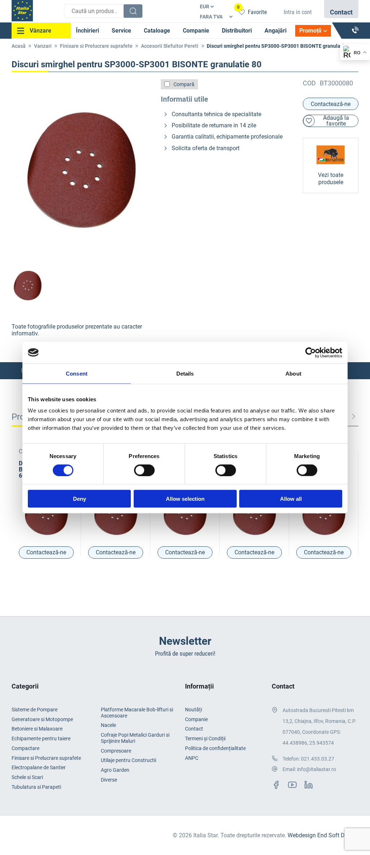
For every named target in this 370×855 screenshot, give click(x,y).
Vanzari (43, 46)
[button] (353, 416)
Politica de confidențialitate (215, 748)
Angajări (275, 30)
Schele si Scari (27, 777)
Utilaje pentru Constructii (128, 760)
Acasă (19, 46)
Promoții (310, 30)
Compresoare (116, 751)
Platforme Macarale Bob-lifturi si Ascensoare (137, 713)
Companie (196, 30)
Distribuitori (237, 30)
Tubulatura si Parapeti (36, 787)
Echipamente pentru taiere (41, 738)
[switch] (144, 470)
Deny (79, 499)
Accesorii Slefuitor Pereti (169, 46)
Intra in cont (298, 12)
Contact (194, 729)
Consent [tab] (76, 373)
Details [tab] (185, 373)
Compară (183, 84)
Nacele (108, 725)
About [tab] (293, 373)
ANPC (191, 758)
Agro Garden (115, 770)
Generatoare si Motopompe (42, 719)
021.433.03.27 (317, 759)
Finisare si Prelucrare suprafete (96, 46)
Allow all (291, 499)
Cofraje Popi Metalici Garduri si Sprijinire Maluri (135, 738)
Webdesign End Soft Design (323, 835)
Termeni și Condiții (205, 738)
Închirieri (87, 30)
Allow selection (185, 499)
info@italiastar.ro (316, 769)
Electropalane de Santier (39, 767)
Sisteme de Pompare (34, 709)
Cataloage (157, 30)
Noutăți (193, 709)
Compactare (25, 748)
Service (121, 30)
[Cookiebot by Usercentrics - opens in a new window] (310, 352)
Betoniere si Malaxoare (37, 729)
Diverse (109, 780)
